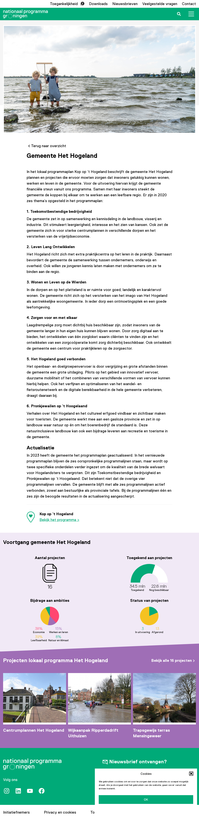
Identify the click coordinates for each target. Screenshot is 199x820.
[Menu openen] (191, 14)
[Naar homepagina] (25, 14)
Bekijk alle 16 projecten (171, 660)
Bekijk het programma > (59, 520)
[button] (191, 774)
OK (146, 799)
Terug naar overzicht (48, 146)
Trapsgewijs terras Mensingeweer (86, 733)
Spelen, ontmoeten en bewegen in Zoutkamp (164, 733)
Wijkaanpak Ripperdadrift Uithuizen (28, 733)
